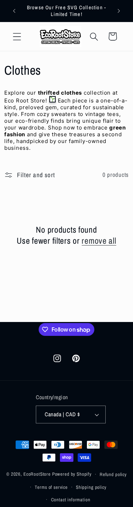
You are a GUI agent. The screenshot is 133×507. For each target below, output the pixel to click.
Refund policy (113, 474)
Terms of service (51, 487)
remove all (99, 240)
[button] (17, 36)
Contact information (70, 499)
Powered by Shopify (72, 474)
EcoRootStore (37, 474)
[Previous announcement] (14, 11)
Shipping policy (91, 487)
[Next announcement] (119, 11)
